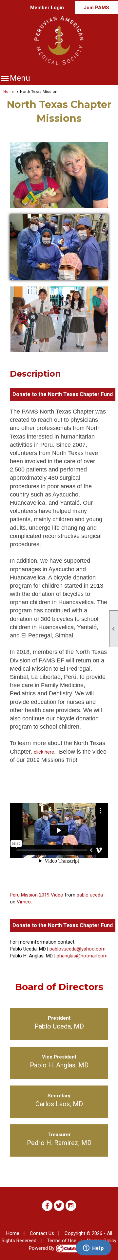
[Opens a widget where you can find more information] (93, 1248)
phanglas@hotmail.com (82, 956)
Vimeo (24, 902)
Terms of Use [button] (61, 1241)
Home (8, 91)
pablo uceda (90, 895)
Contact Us (42, 1233)
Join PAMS (96, 8)
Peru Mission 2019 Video (36, 895)
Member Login (47, 8)
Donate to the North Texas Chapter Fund (62, 394)
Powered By (42, 1248)
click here (44, 752)
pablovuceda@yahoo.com (77, 949)
